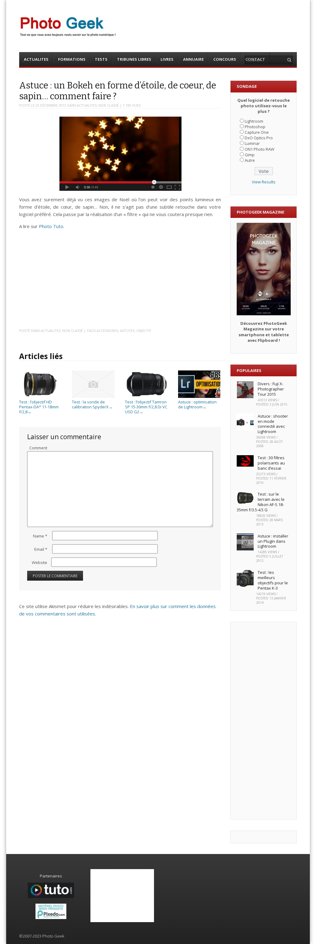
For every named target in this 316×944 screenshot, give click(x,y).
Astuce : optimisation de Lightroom (197, 404)
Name (40, 536)
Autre (250, 160)
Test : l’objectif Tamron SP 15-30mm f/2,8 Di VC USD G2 (146, 406)
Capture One (257, 132)
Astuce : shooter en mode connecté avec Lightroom (273, 424)
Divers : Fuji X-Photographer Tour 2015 (271, 389)
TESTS (101, 59)
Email (40, 549)
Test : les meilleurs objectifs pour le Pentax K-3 (273, 580)
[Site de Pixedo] (50, 917)
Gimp (250, 154)
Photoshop (255, 126)
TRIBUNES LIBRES (134, 59)
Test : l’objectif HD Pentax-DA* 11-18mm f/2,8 (39, 406)
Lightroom (254, 121)
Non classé (108, 105)
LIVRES (166, 59)
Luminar (252, 143)
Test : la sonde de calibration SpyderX (92, 404)
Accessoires (107, 330)
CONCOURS (224, 59)
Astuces (127, 330)
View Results (264, 182)
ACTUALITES (36, 59)
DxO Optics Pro (259, 138)
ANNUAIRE (193, 59)
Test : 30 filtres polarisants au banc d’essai (271, 463)
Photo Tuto (51, 226)
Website (39, 562)
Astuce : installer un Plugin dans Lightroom (273, 541)
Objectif (143, 330)
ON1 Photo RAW (259, 149)
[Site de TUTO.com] (51, 896)
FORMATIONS (71, 59)
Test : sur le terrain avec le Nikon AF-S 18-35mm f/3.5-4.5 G (261, 502)
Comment (38, 448)
